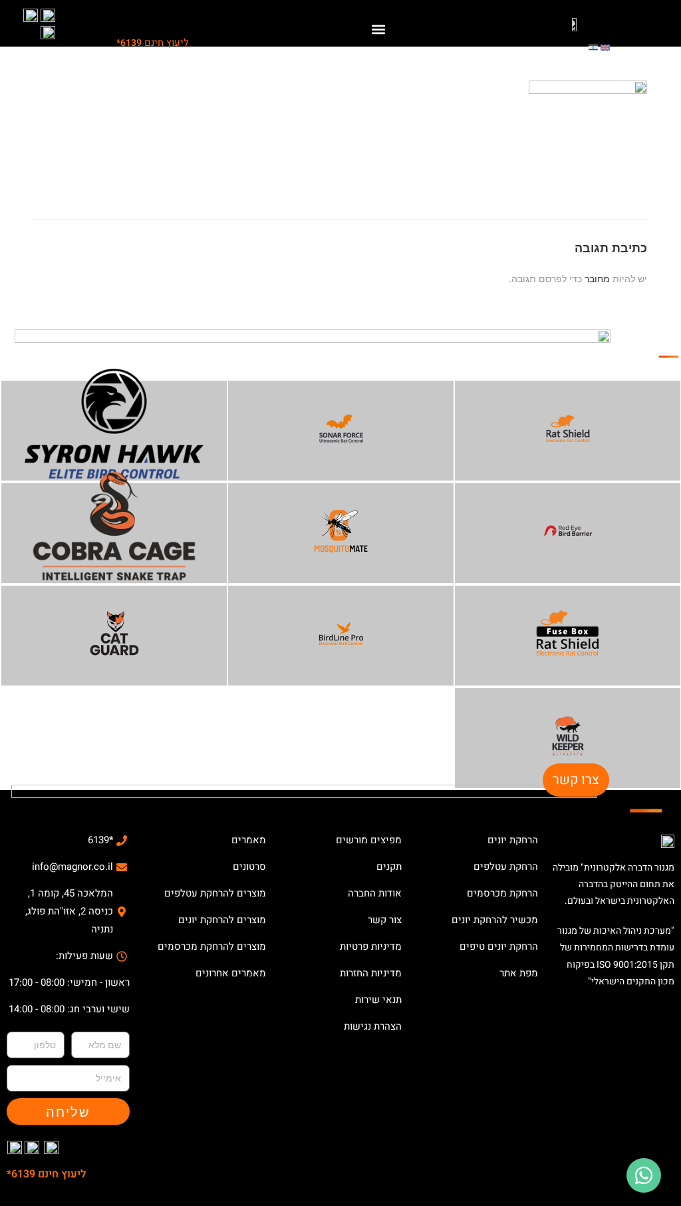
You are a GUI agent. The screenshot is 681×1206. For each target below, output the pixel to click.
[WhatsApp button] (643, 1175)
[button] (379, 29)
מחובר (597, 278)
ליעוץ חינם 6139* (46, 1174)
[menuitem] (605, 46)
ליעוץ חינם (152, 42)
